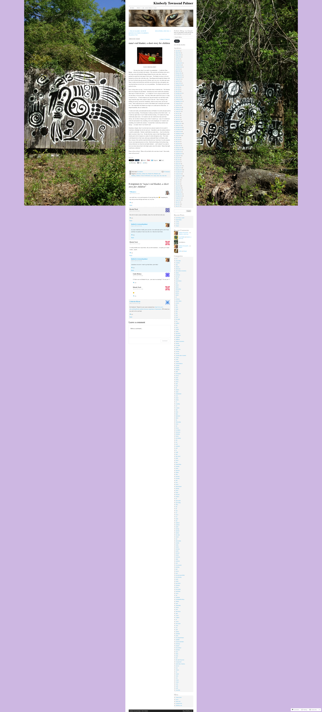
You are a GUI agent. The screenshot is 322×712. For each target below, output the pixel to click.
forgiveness (178, 432)
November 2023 (179, 77)
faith (176, 410)
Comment (164, 340)
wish (177, 678)
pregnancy (178, 585)
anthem (177, 287)
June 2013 (178, 204)
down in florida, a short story (163, 31)
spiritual (177, 631)
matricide (177, 530)
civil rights (178, 345)
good (177, 444)
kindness (177, 496)
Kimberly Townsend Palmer (173, 3)
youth (177, 688)
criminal (177, 361)
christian (177, 343)
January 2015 (178, 167)
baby (177, 305)
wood (177, 684)
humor (177, 468)
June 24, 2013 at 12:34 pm (135, 243)
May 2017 (178, 117)
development (178, 373)
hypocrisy (178, 470)
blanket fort (151, 173)
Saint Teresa (178, 611)
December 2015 (179, 149)
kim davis (178, 494)
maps (155, 175)
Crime (177, 359)
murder (177, 551)
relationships (178, 605)
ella (176, 387)
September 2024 (179, 67)
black (177, 315)
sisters (177, 625)
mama (177, 518)
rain (160, 175)
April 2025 (178, 61)
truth (177, 657)
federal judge (178, 422)
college (177, 347)
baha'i (177, 307)
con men (177, 353)
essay (177, 395)
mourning (178, 549)
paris (177, 569)
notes (177, 563)
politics (177, 581)
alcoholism (178, 274)
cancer (177, 327)
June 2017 (178, 115)
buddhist (177, 323)
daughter (177, 367)
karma (177, 492)
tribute (177, 653)
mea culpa (178, 534)
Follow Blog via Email (183, 30)
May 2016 (178, 141)
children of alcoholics (180, 341)
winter (177, 676)
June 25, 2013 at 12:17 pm (135, 303)
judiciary (177, 488)
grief (177, 448)
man (176, 520)
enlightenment (178, 393)
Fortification (147, 175)
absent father (178, 260)
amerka (177, 278)
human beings (178, 464)
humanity (177, 466)
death (177, 371)
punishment (178, 591)
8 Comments (167, 171)
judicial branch (178, 486)
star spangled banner (180, 637)
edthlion (180, 251)
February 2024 (179, 73)
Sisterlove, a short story (183, 234)
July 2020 (178, 87)
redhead (177, 601)
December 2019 (179, 93)
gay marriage (178, 438)
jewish (177, 484)
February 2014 (179, 190)
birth (177, 313)
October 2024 (178, 65)
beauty (177, 309)
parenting (177, 567)
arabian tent (144, 173)
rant (176, 595)
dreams (177, 379)
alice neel (177, 276)
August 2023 (178, 79)
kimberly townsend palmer (139, 224)
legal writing (178, 502)
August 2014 (178, 177)
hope (177, 462)
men (176, 539)
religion (177, 607)
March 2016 (178, 145)
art (176, 297)
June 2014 (178, 181)
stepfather (178, 639)
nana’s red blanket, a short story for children (149, 43)
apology (177, 293)
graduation (178, 446)
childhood (178, 339)
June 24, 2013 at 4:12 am (135, 193)
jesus (177, 482)
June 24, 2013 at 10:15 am (136, 225)
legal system (178, 500)
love (152, 175)
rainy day (164, 175)
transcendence (178, 647)
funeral (177, 436)
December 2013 (179, 194)
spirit (177, 629)
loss (176, 512)
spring (177, 635)
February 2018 (179, 107)
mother (177, 545)
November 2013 (179, 196)
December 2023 (179, 75)
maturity (177, 532)
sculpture (177, 617)
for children (140, 171)
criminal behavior (179, 363)
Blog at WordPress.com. (187, 710)
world (177, 686)
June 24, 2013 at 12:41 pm (136, 260)
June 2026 (178, 50)
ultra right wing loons (180, 659)
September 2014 (179, 175)
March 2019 (178, 97)
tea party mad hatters (180, 641)
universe (177, 665)
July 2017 (178, 113)
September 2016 (179, 133)
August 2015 (178, 155)
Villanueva (133, 192)
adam (177, 264)
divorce (177, 375)
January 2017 (178, 125)
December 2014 (179, 169)
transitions (178, 649)
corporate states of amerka (181, 355)
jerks (177, 480)
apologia (177, 291)
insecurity (178, 478)
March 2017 (178, 121)
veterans (177, 670)
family (177, 412)
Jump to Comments (165, 39)
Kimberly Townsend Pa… (184, 232)
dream (177, 377)
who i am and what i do (147, 8)
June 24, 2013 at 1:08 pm (138, 275)
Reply (131, 205)
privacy (177, 587)
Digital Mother (179, 219)
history (177, 460)
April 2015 (178, 161)
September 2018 (179, 101)
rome (177, 609)
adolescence (178, 268)
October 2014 (178, 173)
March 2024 (178, 71)
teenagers (177, 645)
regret (177, 603)
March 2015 (178, 163)
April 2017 (178, 119)
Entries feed (178, 701)
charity (177, 331)
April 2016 (178, 143)
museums (177, 553)
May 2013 (178, 206)
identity (177, 472)
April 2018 (178, 105)
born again (178, 319)
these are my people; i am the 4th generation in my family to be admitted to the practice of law (139, 33)
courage (177, 357)
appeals (177, 295)
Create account (178, 697)
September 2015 (179, 153)
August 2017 (178, 111)
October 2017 (178, 109)
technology (178, 643)
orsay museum (178, 565)
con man (177, 351)
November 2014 (179, 171)
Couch (142, 175)
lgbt (176, 506)
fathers (177, 418)
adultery (177, 272)
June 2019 (178, 95)
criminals (177, 365)
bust (176, 325)
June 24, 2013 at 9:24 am (135, 211)
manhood (177, 522)
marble (177, 526)
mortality (177, 543)
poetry (177, 579)
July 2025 (178, 59)
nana (158, 175)
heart (177, 454)
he (176, 450)
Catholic (177, 329)
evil (176, 405)
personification (179, 577)
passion (177, 571)
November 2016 (179, 129)
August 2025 (178, 57)
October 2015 (178, 151)
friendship (178, 434)
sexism (177, 621)
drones (177, 381)
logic (177, 510)
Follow (177, 41)
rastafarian (178, 597)
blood (177, 317)
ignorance (178, 476)
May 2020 (178, 91)
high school (178, 456)
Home (132, 8)
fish (176, 426)
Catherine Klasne (135, 301)
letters (177, 504)
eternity (177, 399)
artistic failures (178, 301)
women (177, 682)
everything (178, 403)
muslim (177, 555)
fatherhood (178, 416)
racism (177, 593)
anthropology (178, 289)
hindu (177, 458)
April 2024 (178, 69)
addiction (177, 266)
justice (177, 490)
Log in (177, 699)
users (177, 667)
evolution (177, 407)
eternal (177, 397)
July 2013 (178, 202)
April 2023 (178, 81)
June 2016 (178, 139)
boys (177, 321)
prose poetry (178, 589)
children (138, 175)
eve (176, 401)
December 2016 (179, 127)
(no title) (177, 221)
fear (176, 420)
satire (177, 613)
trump (177, 655)
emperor (177, 389)
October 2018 (178, 99)
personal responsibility (180, 575)
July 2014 (178, 179)
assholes (177, 303)
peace (177, 573)
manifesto (178, 524)
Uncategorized (178, 661)
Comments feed (179, 703)
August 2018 (178, 103)
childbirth (177, 337)
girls (176, 440)
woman (177, 680)
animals (177, 285)
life (176, 508)
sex (176, 619)
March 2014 (178, 188)
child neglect (178, 335)
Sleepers (177, 225)
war (176, 672)
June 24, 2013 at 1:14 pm (138, 289)
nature (177, 559)
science (177, 615)
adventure (139, 173)
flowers (177, 428)
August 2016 (178, 135)
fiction (177, 424)
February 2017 (179, 123)
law (176, 498)
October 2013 (178, 198)
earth (177, 383)
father (177, 414)
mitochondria (178, 541)
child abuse (178, 333)
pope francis (178, 583)
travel (177, 651)
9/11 (176, 258)
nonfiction (178, 561)
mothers (177, 547)
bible (177, 311)
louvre (177, 514)
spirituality (178, 633)
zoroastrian (178, 690)
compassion (178, 349)
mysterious (178, 557)
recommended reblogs (180, 599)
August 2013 (178, 200)
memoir (177, 536)
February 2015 (179, 165)
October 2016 (178, 131)
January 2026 (178, 55)
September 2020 (179, 85)
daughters (178, 369)
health (177, 452)
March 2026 (178, 52)
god (176, 442)
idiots (177, 474)
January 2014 (178, 192)
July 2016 (178, 137)
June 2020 (178, 89)
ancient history (178, 281)
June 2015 (178, 157)
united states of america (180, 663)
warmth (177, 674)
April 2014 (178, 186)
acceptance (178, 262)
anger (177, 283)
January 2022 (178, 83)
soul (176, 627)
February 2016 (179, 147)
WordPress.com (179, 705)
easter (177, 385)
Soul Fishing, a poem (180, 217)
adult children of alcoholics (181, 270)
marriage (177, 528)
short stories (178, 623)
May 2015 (178, 159)
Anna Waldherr (182, 237)
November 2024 (179, 63)
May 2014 (178, 184)
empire (177, 391)
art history (178, 299)
